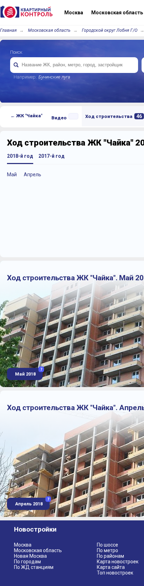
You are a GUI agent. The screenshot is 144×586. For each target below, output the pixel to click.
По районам (110, 556)
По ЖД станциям (33, 567)
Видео (59, 117)
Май (12, 174)
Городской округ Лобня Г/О (109, 30)
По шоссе (107, 545)
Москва (22, 545)
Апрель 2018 (31, 502)
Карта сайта (111, 567)
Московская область (49, 30)
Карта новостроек (117, 561)
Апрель (32, 174)
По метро (107, 550)
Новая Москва (30, 556)
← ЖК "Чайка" (26, 115)
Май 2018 (28, 372)
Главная (8, 30)
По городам (27, 561)
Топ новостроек (115, 573)
